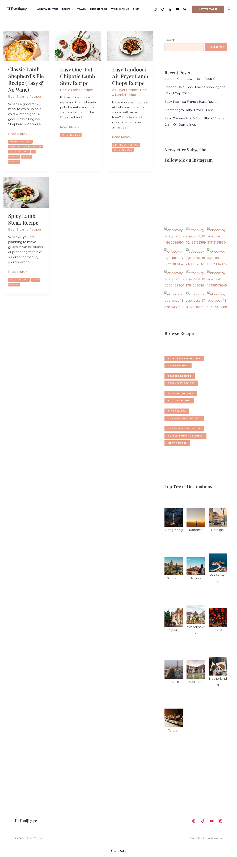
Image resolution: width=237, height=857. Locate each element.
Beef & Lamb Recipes (25, 96)
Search (169, 40)
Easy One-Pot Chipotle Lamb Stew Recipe (77, 76)
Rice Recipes (177, 411)
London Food (98, 9)
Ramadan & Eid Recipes (184, 428)
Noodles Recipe (179, 400)
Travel (81, 9)
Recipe (66, 9)
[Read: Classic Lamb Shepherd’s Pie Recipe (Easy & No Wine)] (26, 46)
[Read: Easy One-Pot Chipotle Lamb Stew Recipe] (78, 46)
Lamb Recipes (19, 151)
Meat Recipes (177, 443)
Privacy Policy (118, 851)
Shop (136, 9)
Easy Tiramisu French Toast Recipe (191, 102)
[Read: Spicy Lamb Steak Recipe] (26, 192)
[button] (71, 9)
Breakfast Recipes (181, 383)
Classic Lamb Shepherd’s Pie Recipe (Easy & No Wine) (26, 79)
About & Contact (47, 9)
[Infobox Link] (173, 521)
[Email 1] (184, 9)
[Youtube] (177, 9)
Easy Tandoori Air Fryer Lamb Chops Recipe (130, 76)
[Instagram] (155, 9)
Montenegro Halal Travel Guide (188, 110)
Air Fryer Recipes (125, 90)
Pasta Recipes (178, 365)
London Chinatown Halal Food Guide (193, 79)
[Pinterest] (170, 9)
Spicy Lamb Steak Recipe (23, 219)
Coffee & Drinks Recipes (185, 436)
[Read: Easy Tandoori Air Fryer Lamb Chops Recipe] (130, 46)
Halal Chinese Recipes (184, 358)
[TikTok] (162, 9)
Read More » (18, 134)
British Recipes (20, 141)
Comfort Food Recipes (26, 146)
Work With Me (120, 9)
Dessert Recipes (179, 376)
